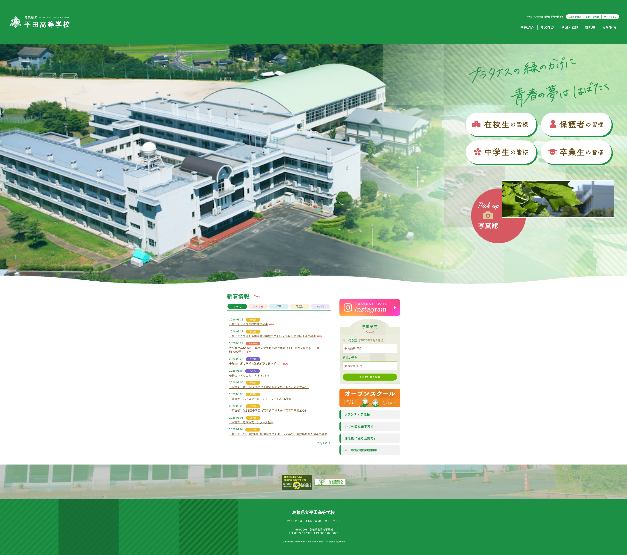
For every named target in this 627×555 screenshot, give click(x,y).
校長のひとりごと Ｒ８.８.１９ (249, 375)
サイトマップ (610, 16)
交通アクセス (574, 16)
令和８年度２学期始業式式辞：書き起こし (255, 363)
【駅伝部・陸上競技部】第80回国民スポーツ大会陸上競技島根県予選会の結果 (278, 434)
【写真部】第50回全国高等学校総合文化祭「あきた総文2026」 (269, 387)
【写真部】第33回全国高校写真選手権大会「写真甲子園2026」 (269, 410)
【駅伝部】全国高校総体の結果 (248, 324)
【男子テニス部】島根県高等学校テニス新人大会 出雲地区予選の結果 (272, 336)
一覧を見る (321, 443)
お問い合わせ (592, 16)
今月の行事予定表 (369, 377)
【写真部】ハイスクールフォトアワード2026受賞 (260, 398)
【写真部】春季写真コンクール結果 (251, 422)
